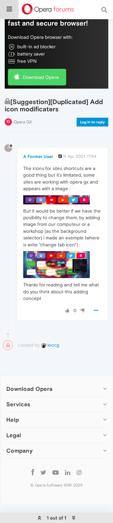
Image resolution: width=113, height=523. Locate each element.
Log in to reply (92, 122)
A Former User (38, 156)
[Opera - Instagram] (79, 472)
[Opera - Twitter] (43, 472)
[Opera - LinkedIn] (67, 472)
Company (19, 450)
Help (12, 419)
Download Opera (41, 77)
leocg (52, 345)
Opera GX (22, 122)
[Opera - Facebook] (32, 472)
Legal (13, 435)
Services (18, 404)
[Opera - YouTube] (55, 472)
